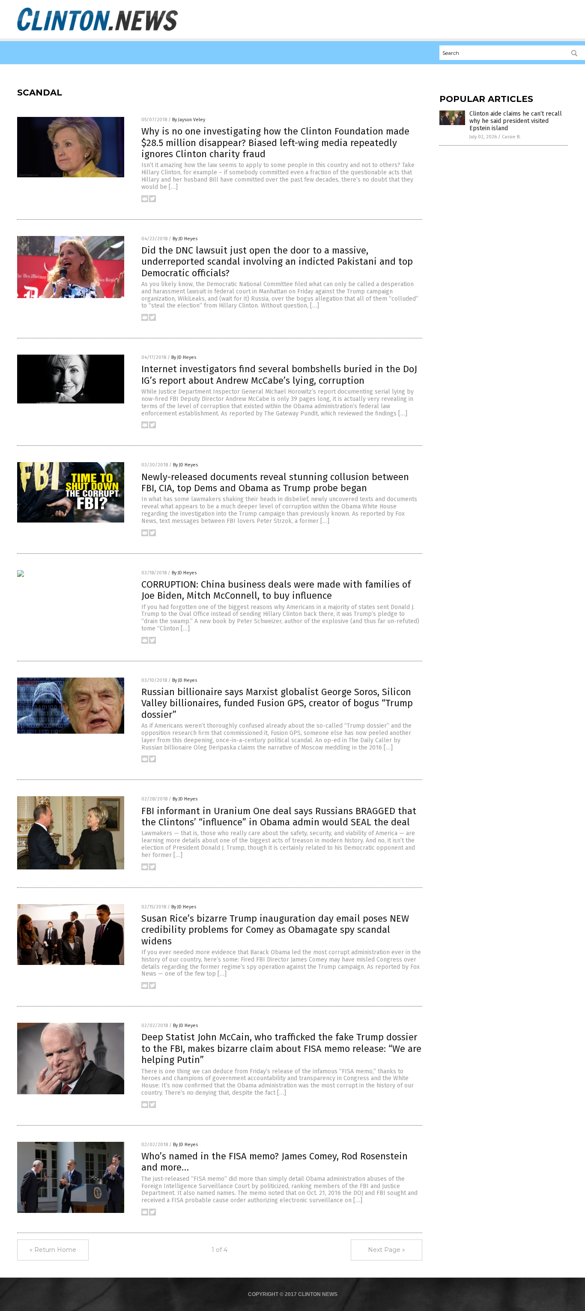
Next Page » (386, 1250)
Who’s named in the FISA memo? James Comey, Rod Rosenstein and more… (274, 1161)
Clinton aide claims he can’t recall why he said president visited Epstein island (515, 121)
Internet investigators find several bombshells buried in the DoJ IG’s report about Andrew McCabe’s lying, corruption (279, 374)
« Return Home (53, 1250)
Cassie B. (511, 137)
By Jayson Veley (188, 119)
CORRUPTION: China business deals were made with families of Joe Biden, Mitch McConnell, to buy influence (276, 590)
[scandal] (97, 30)
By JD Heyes (185, 239)
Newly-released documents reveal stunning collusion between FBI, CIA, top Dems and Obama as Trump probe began (275, 482)
